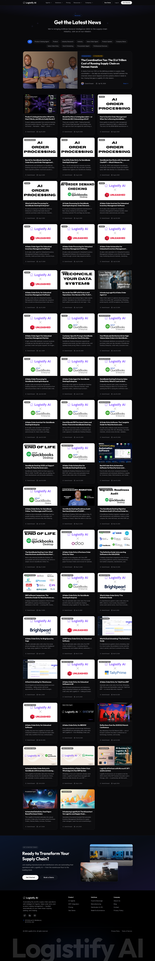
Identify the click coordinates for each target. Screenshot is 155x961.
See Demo (107, 3)
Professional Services (100, 46)
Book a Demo (49, 877)
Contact (116, 907)
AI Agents (71, 901)
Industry (80, 41)
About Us (117, 901)
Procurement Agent (83, 46)
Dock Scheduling (68, 46)
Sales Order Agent (92, 41)
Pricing (68, 3)
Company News (121, 41)
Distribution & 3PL (97, 907)
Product (55, 41)
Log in (117, 3)
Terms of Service (127, 931)
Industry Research (67, 41)
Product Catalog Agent (42, 41)
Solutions (58, 3)
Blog (115, 904)
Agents (48, 3)
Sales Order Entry (53, 46)
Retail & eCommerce (98, 910)
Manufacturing (96, 904)
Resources (77, 3)
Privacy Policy (118, 910)
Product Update (107, 41)
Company (88, 3)
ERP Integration (73, 904)
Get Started (126, 3)
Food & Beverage (97, 901)
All (30, 41)
